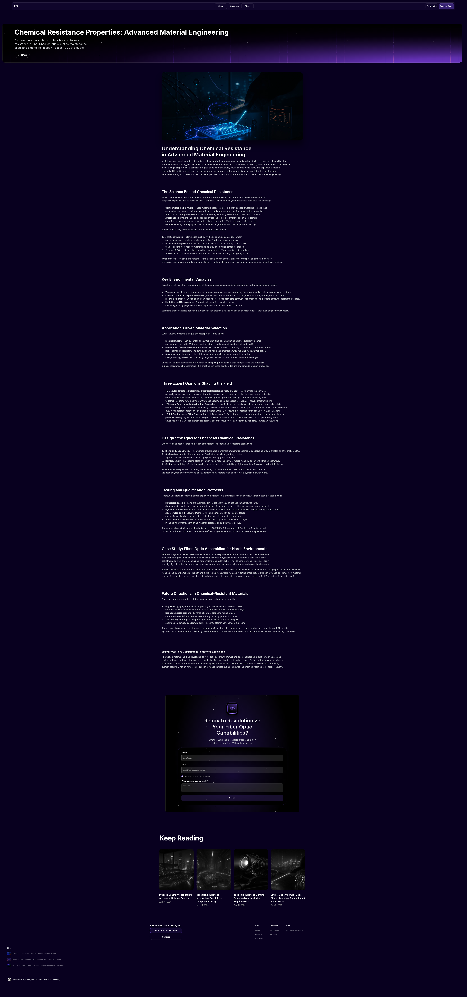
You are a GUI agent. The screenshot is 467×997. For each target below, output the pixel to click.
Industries (259, 939)
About (257, 930)
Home (257, 926)
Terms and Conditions (294, 930)
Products (258, 934)
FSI (16, 6)
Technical (274, 934)
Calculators (274, 930)
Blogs (9, 948)
